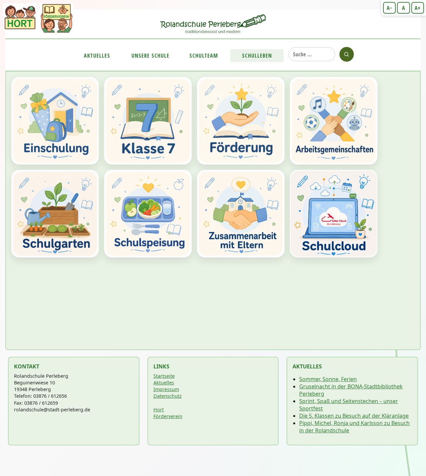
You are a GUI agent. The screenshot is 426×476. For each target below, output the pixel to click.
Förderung (241, 121)
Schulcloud (333, 213)
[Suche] (346, 54)
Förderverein (167, 416)
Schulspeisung (148, 213)
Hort (158, 409)
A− (389, 8)
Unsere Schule (150, 55)
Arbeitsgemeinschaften (333, 121)
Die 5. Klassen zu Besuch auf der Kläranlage (354, 415)
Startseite (164, 376)
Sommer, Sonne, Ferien (328, 379)
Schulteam (203, 55)
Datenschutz (167, 396)
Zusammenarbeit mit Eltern (241, 213)
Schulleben (257, 55)
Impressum (166, 389)
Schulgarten (55, 213)
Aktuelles (97, 55)
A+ (417, 8)
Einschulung (55, 121)
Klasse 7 (148, 121)
